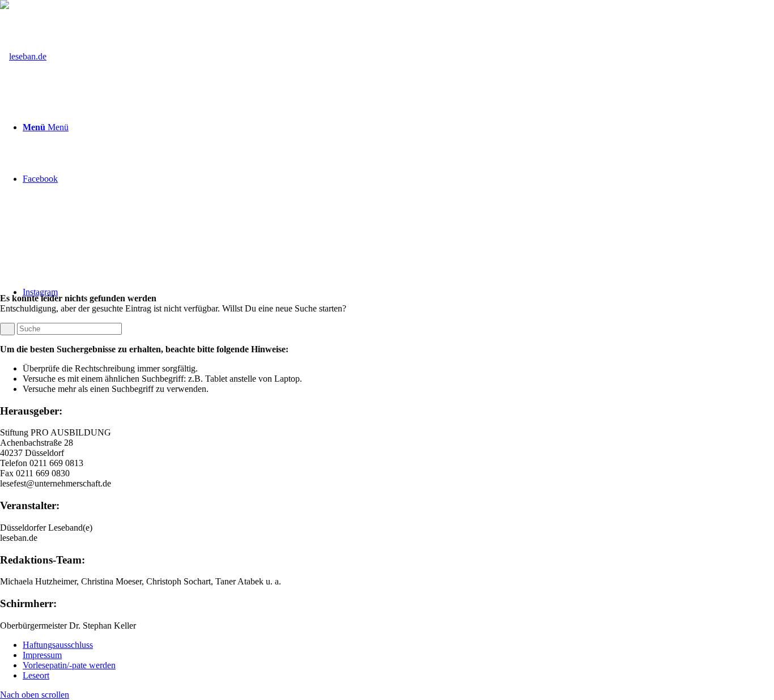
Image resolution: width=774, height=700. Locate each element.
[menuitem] (398, 645)
